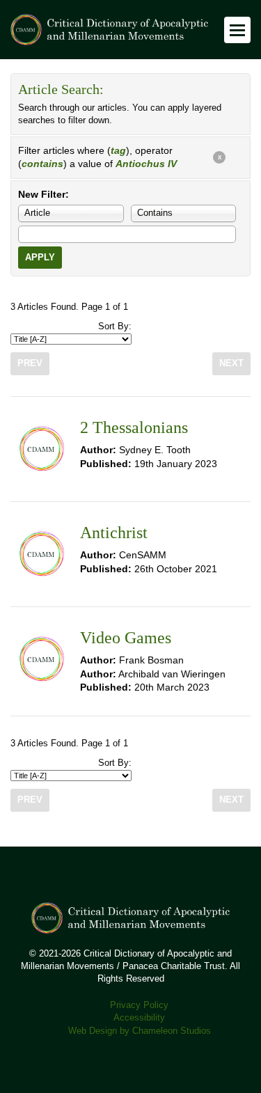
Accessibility (139, 1018)
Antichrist (114, 533)
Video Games (125, 638)
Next (231, 363)
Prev (29, 363)
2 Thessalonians (134, 427)
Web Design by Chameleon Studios (139, 1031)
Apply (40, 257)
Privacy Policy (139, 1005)
